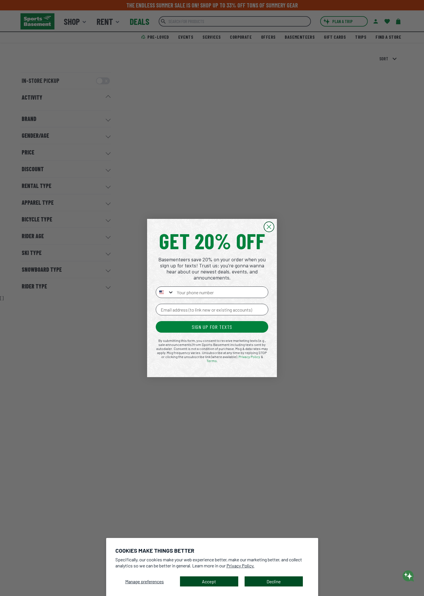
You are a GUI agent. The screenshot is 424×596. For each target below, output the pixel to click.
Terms (212, 361)
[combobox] (165, 292)
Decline (274, 581)
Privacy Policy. (240, 565)
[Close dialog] (269, 227)
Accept (209, 581)
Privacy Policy (249, 357)
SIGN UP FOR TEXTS (212, 327)
